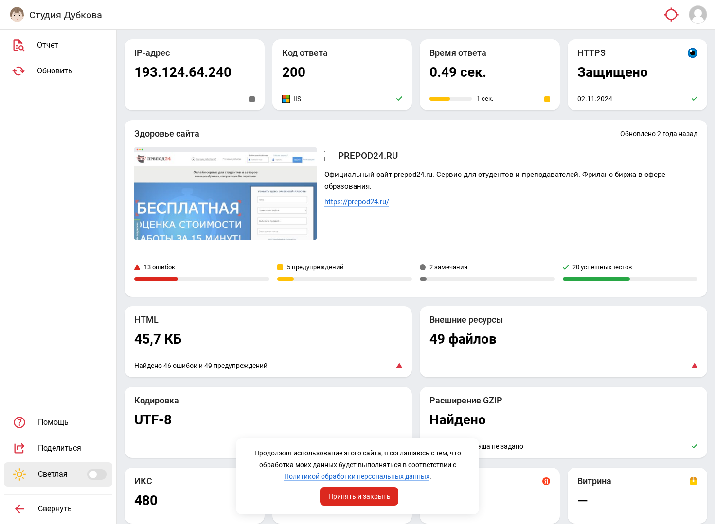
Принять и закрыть (359, 496)
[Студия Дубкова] (17, 14)
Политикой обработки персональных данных (356, 476)
